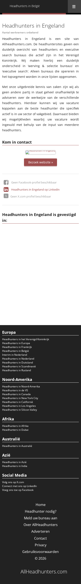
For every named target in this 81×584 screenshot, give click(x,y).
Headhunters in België (15, 351)
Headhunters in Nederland (18, 358)
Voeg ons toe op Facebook (17, 490)
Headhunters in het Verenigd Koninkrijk (25, 339)
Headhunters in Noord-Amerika (21, 386)
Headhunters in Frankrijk (17, 347)
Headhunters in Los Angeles (19, 406)
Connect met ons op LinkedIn (19, 486)
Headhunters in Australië (17, 446)
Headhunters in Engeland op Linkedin (35, 189)
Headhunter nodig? (40, 511)
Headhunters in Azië (14, 462)
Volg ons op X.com (13, 482)
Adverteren (40, 531)
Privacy (40, 545)
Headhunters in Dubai (15, 430)
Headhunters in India (14, 466)
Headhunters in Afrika (15, 426)
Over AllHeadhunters (41, 524)
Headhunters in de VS (15, 390)
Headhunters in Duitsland (17, 362)
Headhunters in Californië (17, 402)
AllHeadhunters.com (44, 571)
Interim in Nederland (14, 355)
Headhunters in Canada (16, 394)
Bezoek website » (40, 162)
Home (41, 504)
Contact (40, 538)
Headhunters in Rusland (16, 370)
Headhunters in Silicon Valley (19, 410)
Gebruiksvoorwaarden (40, 551)
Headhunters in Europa (16, 343)
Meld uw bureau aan (40, 518)
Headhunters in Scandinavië (19, 366)
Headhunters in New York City (20, 398)
